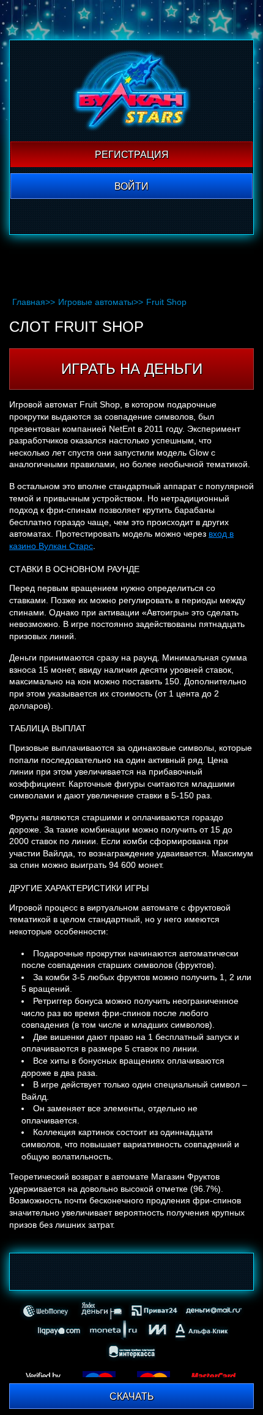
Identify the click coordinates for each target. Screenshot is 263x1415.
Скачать (131, 1396)
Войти (131, 186)
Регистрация (132, 154)
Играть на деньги (131, 368)
